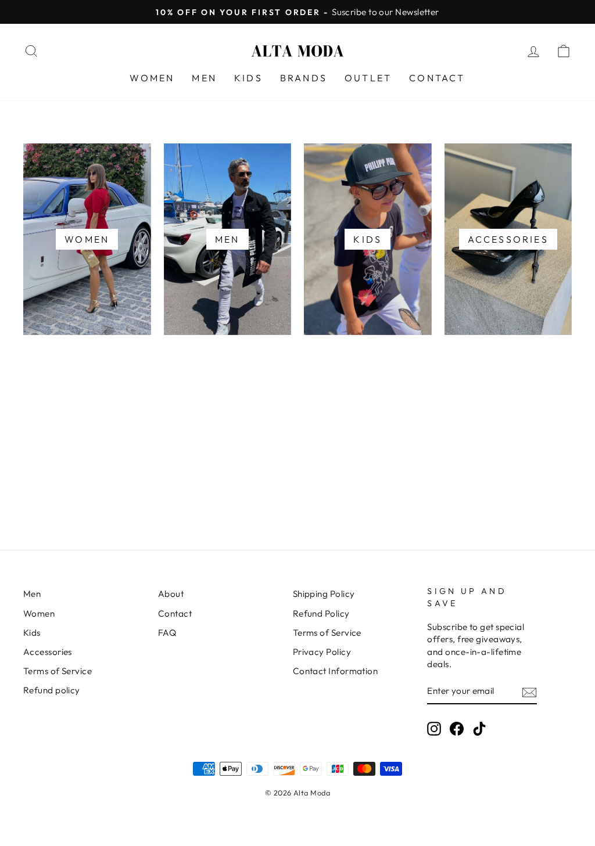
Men (32, 593)
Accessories (47, 651)
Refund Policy (321, 613)
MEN (204, 78)
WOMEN (152, 78)
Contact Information (335, 670)
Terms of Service (57, 670)
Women (39, 613)
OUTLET (368, 78)
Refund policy (51, 690)
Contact (175, 613)
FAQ (167, 632)
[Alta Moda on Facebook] (457, 729)
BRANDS (303, 78)
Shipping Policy (324, 593)
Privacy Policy (322, 651)
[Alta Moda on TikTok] (479, 729)
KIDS (248, 78)
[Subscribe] (529, 692)
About (171, 593)
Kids (32, 632)
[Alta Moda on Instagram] (434, 729)
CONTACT (437, 78)
